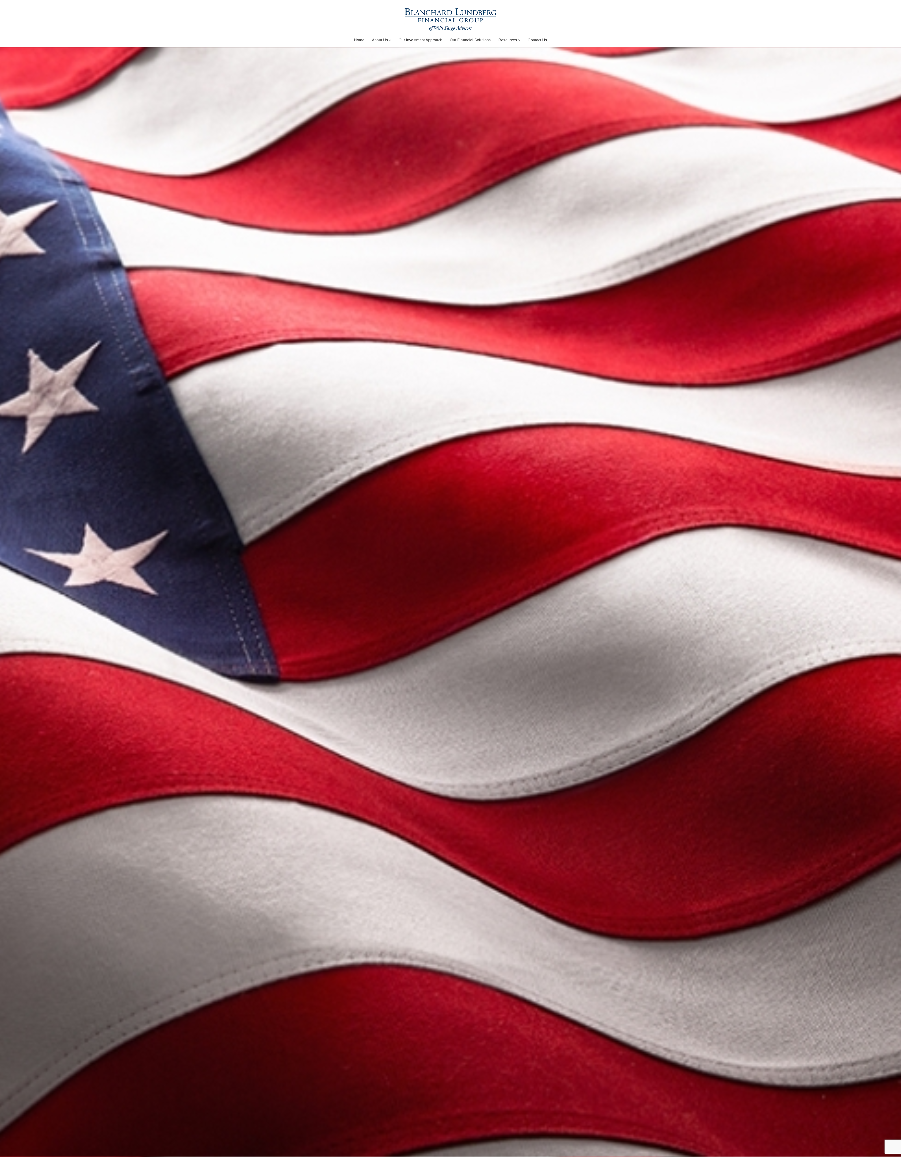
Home (359, 40)
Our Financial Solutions (470, 40)
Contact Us (537, 40)
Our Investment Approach (420, 40)
